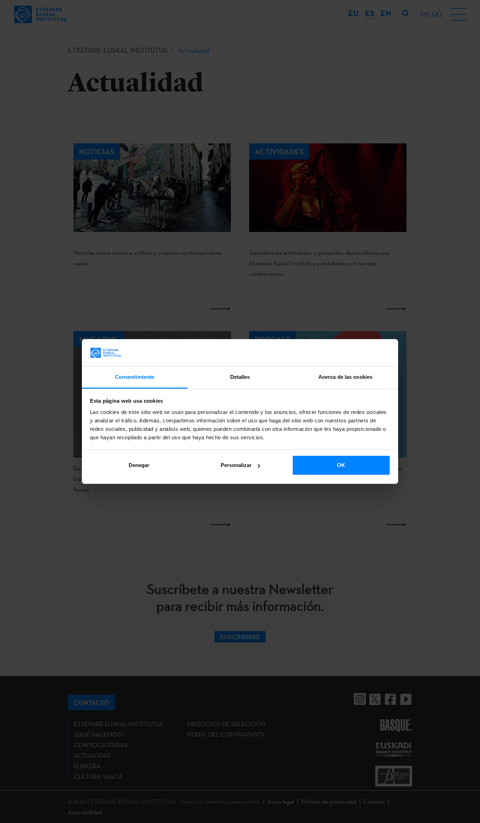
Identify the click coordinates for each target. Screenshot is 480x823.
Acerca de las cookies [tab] (345, 377)
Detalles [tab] (240, 377)
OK (341, 465)
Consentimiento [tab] (134, 377)
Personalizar (236, 465)
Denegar (139, 465)
